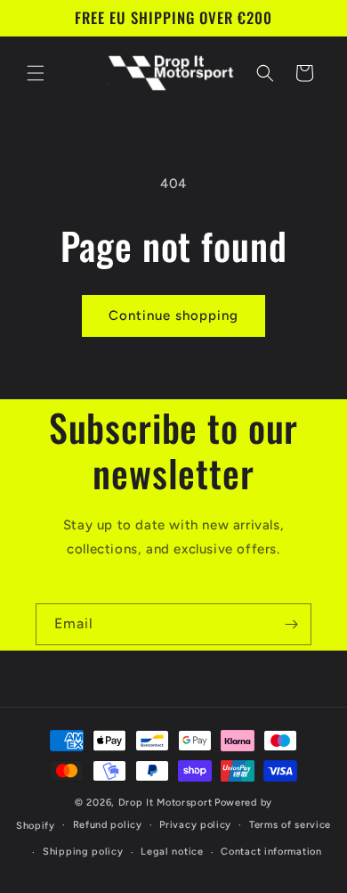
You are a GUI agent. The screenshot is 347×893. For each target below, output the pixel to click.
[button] (35, 73)
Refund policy (107, 825)
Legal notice (172, 851)
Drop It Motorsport (165, 802)
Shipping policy (83, 851)
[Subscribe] (291, 624)
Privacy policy (195, 825)
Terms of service (290, 825)
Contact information (271, 851)
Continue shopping (173, 315)
